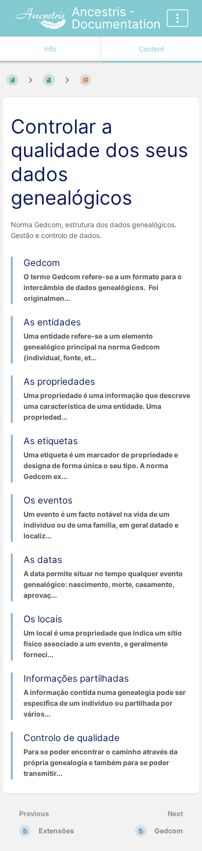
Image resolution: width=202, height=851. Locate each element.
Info (50, 49)
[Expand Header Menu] (177, 18)
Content (151, 49)
